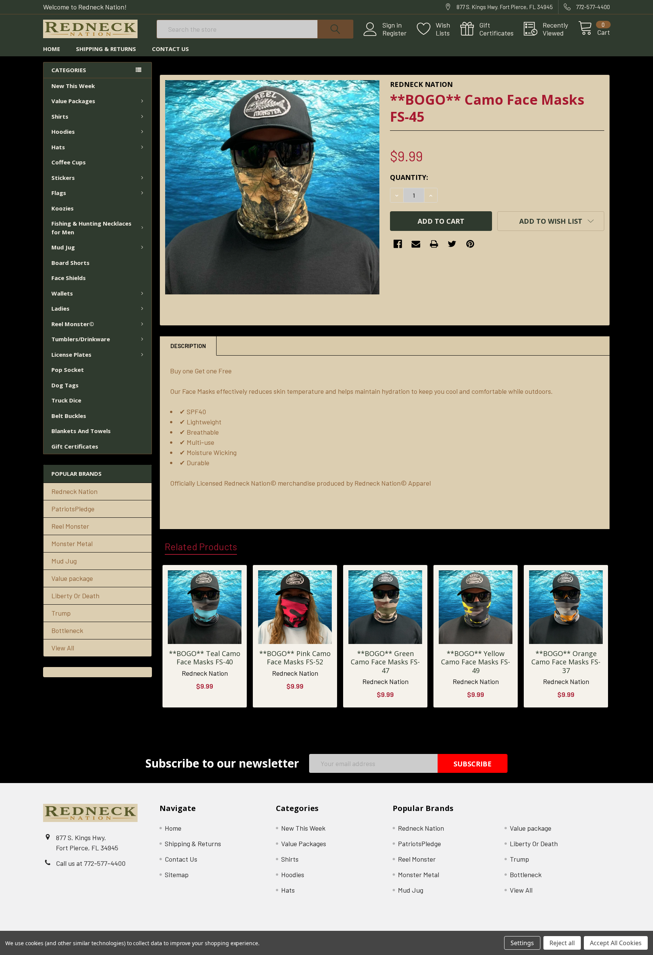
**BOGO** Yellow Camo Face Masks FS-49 (475, 662)
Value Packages (73, 101)
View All (62, 648)
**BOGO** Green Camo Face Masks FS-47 (385, 662)
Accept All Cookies (616, 943)
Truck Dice (66, 400)
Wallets (62, 293)
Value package (72, 578)
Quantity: (409, 177)
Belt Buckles (68, 415)
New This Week (73, 86)
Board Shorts (70, 262)
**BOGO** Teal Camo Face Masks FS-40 (204, 658)
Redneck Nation (74, 491)
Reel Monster (70, 526)
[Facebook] (397, 244)
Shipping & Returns (106, 49)
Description (188, 345)
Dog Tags (65, 385)
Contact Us (170, 49)
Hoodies (63, 131)
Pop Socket (67, 369)
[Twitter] (452, 244)
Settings (522, 943)
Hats (58, 147)
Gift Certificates (74, 446)
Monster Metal (72, 543)
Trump (61, 613)
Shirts (59, 116)
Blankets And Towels (81, 431)
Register (394, 33)
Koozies (62, 208)
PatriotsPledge (72, 509)
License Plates (71, 354)
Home (51, 49)
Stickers (63, 177)
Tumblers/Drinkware (80, 339)
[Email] (416, 244)
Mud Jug (63, 247)
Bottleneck (67, 630)
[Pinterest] (470, 244)
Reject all (562, 943)
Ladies (60, 308)
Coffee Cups (68, 162)
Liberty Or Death (75, 595)
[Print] (434, 244)
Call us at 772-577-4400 (90, 863)
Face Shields (68, 278)
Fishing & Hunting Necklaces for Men (91, 228)
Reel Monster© (72, 324)
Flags (58, 193)
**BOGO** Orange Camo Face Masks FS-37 (565, 662)
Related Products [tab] (201, 546)
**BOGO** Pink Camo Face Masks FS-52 (295, 658)
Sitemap (177, 874)
